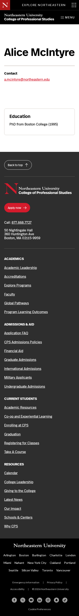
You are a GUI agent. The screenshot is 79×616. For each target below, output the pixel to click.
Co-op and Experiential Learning (28, 416)
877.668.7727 (22, 222)
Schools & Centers (18, 517)
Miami (7, 562)
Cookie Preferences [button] (39, 609)
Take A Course (15, 451)
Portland (69, 562)
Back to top (15, 165)
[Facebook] (14, 600)
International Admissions (22, 368)
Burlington (39, 555)
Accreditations (15, 276)
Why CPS (11, 526)
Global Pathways (16, 303)
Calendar (11, 473)
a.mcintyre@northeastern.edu (27, 79)
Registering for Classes (21, 443)
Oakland (55, 562)
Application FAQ (16, 333)
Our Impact (12, 508)
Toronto (47, 570)
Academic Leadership (20, 267)
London (71, 555)
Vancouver (63, 570)
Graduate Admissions (20, 359)
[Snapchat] (56, 600)
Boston (24, 555)
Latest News (13, 499)
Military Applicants (18, 377)
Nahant (19, 562)
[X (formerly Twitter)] (22, 600)
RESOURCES (14, 464)
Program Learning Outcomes (26, 312)
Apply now (15, 208)
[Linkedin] (39, 600)
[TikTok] (64, 600)
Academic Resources (20, 407)
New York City (37, 562)
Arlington (9, 555)
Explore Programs (17, 285)
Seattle (13, 570)
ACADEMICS (14, 258)
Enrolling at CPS (16, 425)
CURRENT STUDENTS (20, 398)
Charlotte (56, 555)
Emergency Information (25, 582)
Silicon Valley (30, 570)
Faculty (9, 294)
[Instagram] (48, 600)
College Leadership (18, 482)
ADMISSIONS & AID (19, 324)
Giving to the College (20, 490)
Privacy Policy (54, 582)
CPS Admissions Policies (23, 342)
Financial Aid (13, 351)
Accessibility (17, 589)
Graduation (12, 434)
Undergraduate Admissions (24, 386)
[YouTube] (31, 600)
